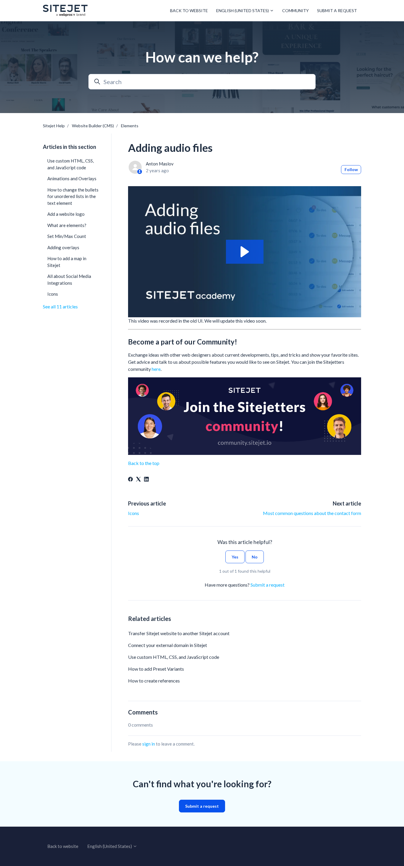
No (255, 556)
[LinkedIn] (146, 479)
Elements (129, 125)
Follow (351, 169)
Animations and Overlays (71, 178)
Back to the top (143, 463)
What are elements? (66, 225)
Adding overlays (63, 247)
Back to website (189, 10)
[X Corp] (138, 479)
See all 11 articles (60, 306)
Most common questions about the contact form (312, 513)
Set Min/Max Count (66, 236)
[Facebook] (130, 479)
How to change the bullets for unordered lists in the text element (72, 196)
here (156, 369)
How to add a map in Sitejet (66, 262)
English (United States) (243, 10)
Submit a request (337, 10)
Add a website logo (66, 214)
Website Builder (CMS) (93, 125)
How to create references (154, 680)
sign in (148, 743)
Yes (235, 556)
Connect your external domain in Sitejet (167, 645)
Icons (133, 513)
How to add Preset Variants (156, 669)
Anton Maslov (160, 163)
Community (295, 10)
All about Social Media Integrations (69, 279)
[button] (245, 252)
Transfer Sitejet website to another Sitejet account (179, 633)
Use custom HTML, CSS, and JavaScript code (173, 657)
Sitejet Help (54, 125)
